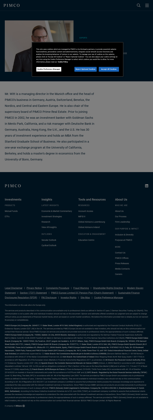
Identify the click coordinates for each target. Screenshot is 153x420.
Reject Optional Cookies (85, 69)
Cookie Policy (63, 62)
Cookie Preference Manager (48, 69)
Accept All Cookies (109, 69)
